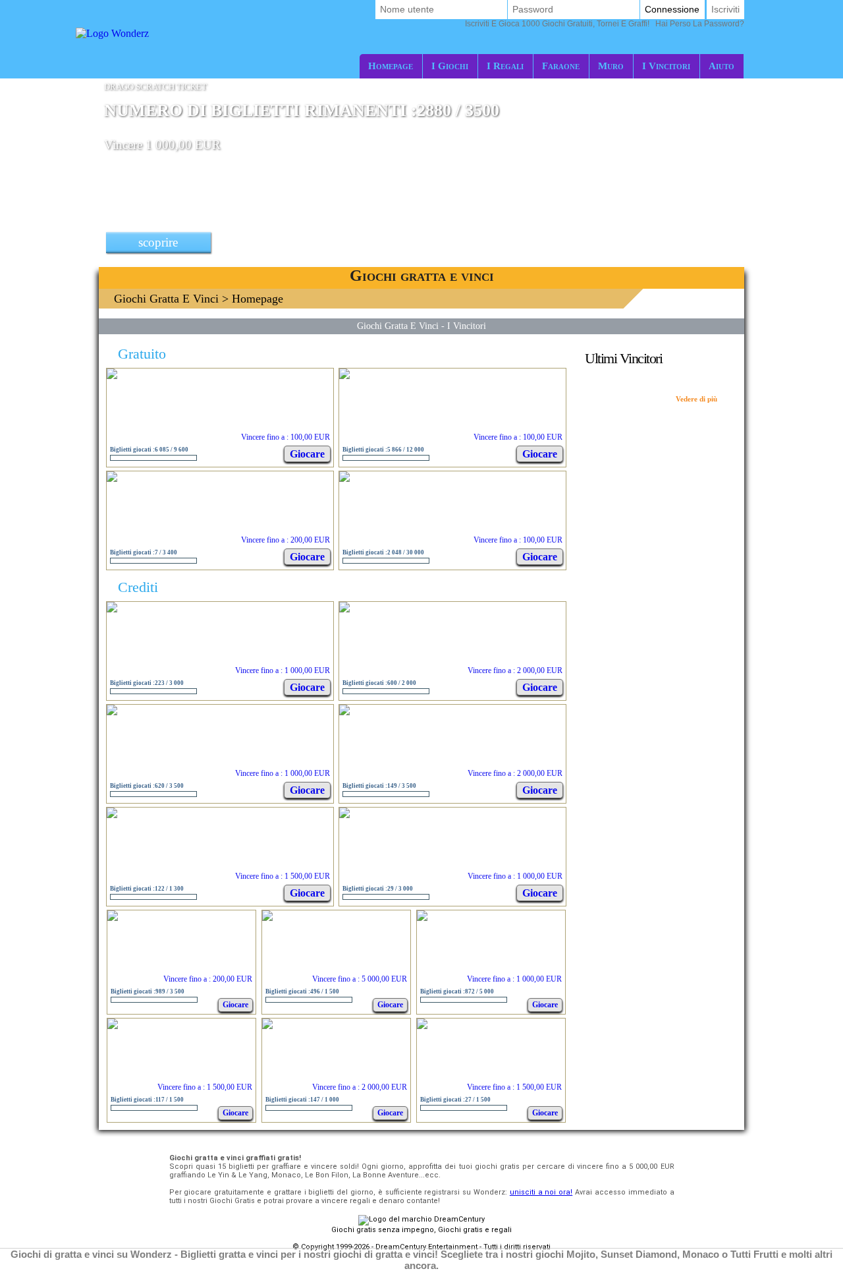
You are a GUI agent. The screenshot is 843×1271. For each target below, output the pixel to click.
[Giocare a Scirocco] (112, 608)
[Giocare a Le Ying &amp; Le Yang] (344, 478)
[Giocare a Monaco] (112, 478)
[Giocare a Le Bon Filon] (112, 917)
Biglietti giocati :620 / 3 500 (147, 786)
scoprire (158, 242)
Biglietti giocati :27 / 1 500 (455, 1099)
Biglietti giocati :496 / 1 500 (302, 991)
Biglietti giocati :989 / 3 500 (147, 991)
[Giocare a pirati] (422, 1025)
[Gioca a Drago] (112, 711)
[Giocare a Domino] (267, 917)
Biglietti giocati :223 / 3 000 (147, 683)
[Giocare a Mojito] (344, 711)
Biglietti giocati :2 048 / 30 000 (383, 552)
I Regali (505, 65)
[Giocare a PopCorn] (344, 814)
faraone (561, 65)
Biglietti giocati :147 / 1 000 (302, 1099)
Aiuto (721, 65)
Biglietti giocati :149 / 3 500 (379, 786)
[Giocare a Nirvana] (112, 1025)
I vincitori (666, 65)
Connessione (672, 9)
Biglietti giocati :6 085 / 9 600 (149, 449)
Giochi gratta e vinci (166, 298)
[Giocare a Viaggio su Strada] (344, 608)
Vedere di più (696, 399)
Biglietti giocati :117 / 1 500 (147, 1099)
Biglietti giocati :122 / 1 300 (147, 888)
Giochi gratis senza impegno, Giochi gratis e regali (421, 1230)
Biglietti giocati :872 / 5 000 (457, 991)
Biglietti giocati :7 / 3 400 (143, 552)
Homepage (390, 65)
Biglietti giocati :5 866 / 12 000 (383, 449)
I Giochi (449, 65)
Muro (611, 65)
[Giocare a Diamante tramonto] (267, 1025)
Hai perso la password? (604, 23)
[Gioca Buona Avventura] (422, 917)
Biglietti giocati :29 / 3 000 (377, 888)
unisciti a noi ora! (541, 1192)
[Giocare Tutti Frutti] (112, 375)
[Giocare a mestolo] (112, 814)
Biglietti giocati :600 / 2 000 (379, 683)
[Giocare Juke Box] (344, 375)
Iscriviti (725, 9)
